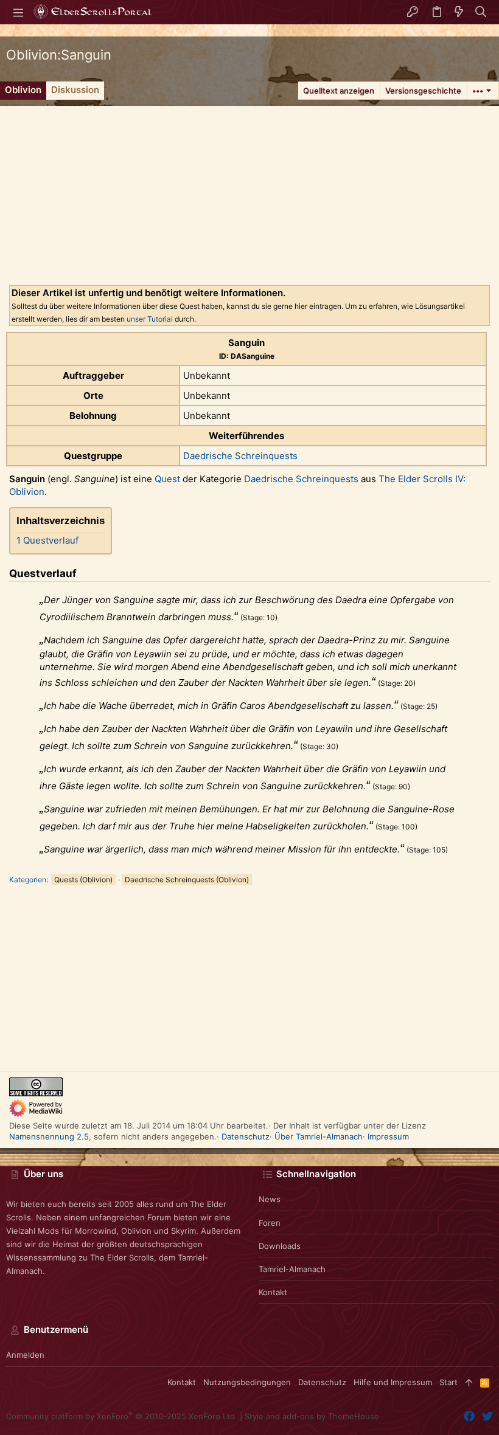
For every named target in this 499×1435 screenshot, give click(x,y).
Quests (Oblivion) (83, 879)
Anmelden (25, 1355)
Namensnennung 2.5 (49, 1136)
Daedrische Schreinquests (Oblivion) (187, 879)
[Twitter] (487, 1416)
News (270, 1199)
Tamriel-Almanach (292, 1269)
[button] (18, 12)
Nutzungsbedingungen (247, 1382)
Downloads (280, 1246)
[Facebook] (469, 1416)
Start (448, 1382)
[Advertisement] (249, 191)
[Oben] (468, 1382)
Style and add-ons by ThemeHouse (312, 1416)
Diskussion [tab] (75, 89)
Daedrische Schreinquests (240, 456)
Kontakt (273, 1292)
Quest (167, 479)
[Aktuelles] (458, 12)
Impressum (388, 1136)
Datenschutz (246, 1136)
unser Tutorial (150, 318)
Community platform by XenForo (121, 1416)
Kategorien (27, 879)
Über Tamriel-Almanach (318, 1136)
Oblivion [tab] (23, 89)
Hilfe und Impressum (393, 1382)
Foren (270, 1223)
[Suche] (481, 12)
